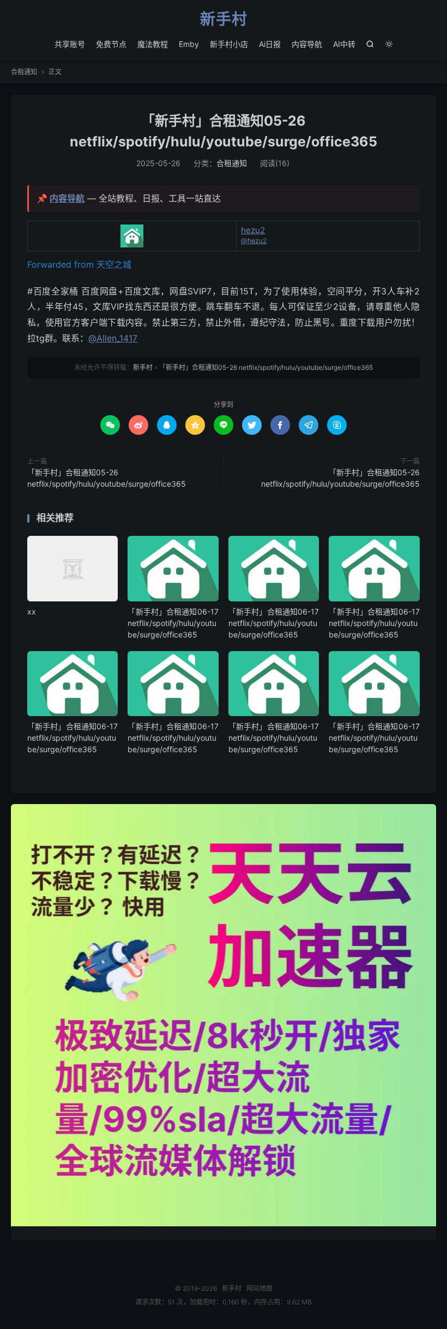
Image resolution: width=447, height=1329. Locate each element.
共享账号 (70, 44)
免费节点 (111, 44)
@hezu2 (254, 241)
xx (31, 611)
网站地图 (259, 1288)
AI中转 (344, 44)
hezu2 (253, 230)
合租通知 (24, 72)
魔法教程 (152, 44)
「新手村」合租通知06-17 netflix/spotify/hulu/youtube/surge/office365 (173, 623)
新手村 (223, 19)
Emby (189, 44)
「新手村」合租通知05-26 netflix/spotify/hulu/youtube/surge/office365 (266, 367)
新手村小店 (229, 44)
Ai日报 (270, 44)
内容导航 (307, 44)
